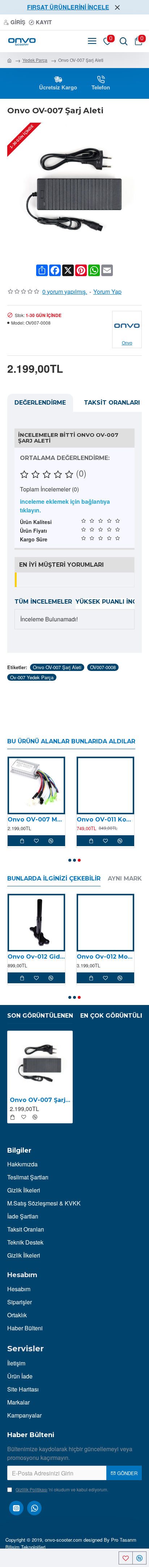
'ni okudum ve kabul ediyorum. (62, 1489)
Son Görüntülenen (40, 1015)
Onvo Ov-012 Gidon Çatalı (36, 956)
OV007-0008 (103, 667)
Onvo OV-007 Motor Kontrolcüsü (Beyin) (36, 819)
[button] (69, 860)
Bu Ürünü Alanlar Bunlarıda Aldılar (71, 741)
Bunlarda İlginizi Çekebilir (54, 878)
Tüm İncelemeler (43, 601)
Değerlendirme (40, 402)
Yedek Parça (34, 60)
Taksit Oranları (112, 402)
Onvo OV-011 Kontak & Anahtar (105, 819)
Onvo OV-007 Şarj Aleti (57, 667)
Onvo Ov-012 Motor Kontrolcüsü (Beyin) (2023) (105, 956)
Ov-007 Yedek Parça (32, 677)
